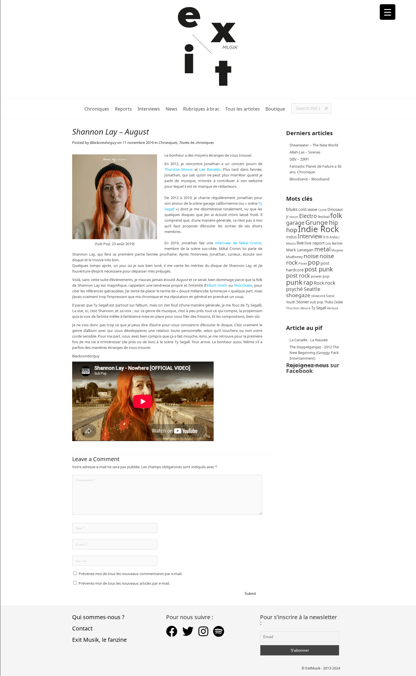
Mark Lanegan (300, 249)
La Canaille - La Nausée (309, 339)
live (300, 242)
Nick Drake (243, 285)
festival (323, 216)
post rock (298, 275)
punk (294, 282)
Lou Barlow (333, 243)
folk (336, 215)
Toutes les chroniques (196, 142)
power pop (320, 276)
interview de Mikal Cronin (238, 242)
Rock (319, 283)
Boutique (275, 109)
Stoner (302, 301)
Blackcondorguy (103, 142)
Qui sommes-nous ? (98, 617)
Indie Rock (318, 229)
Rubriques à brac (201, 109)
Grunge (316, 222)
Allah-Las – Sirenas (305, 152)
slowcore (318, 296)
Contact (82, 628)
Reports (123, 109)
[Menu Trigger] (387, 12)
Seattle (312, 289)
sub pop (316, 302)
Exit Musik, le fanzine (99, 639)
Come (322, 210)
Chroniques (96, 109)
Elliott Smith (217, 285)
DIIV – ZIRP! (299, 159)
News (171, 109)
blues (291, 209)
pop (314, 262)
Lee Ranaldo (209, 169)
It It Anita (330, 237)
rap (308, 282)
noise (311, 256)
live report (315, 243)
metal (322, 249)
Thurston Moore (178, 169)
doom (294, 217)
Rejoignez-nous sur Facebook (312, 368)
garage (295, 222)
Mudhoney (294, 256)
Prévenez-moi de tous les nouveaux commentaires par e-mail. (130, 573)
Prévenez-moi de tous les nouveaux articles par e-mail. (124, 583)
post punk (319, 269)
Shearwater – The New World (314, 145)
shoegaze (298, 295)
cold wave (307, 209)
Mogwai (337, 250)
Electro (308, 216)
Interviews (149, 109)
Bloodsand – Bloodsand (309, 179)
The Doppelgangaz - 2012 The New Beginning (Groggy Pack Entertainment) (314, 352)
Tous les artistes (242, 109)
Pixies (303, 263)
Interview (310, 236)
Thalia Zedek (333, 302)
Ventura (332, 308)
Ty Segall (318, 307)
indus (291, 236)
